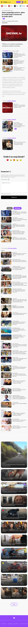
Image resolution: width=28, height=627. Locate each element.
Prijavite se (14, 197)
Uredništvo (3, 623)
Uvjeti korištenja (24, 623)
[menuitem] (25, 2)
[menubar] (25, 2)
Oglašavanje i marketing (13, 623)
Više (14, 604)
